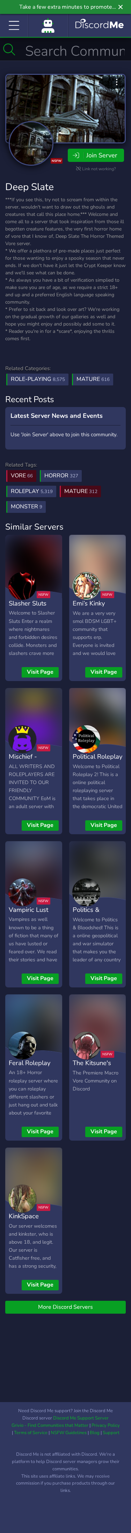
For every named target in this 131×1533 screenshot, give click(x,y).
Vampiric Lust (28, 909)
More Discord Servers (65, 1307)
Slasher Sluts (27, 603)
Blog (95, 1433)
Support (111, 1433)
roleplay (32, 491)
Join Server (101, 155)
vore (22, 475)
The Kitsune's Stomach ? (92, 1067)
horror (61, 475)
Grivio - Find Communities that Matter (50, 1425)
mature (80, 491)
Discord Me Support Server (81, 1418)
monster (26, 506)
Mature (93, 379)
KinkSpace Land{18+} (24, 1221)
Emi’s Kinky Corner (89, 608)
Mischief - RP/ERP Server (30, 761)
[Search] (9, 49)
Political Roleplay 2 (97, 761)
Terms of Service (31, 1433)
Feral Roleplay (29, 1062)
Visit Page (40, 672)
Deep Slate (29, 187)
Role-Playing (38, 379)
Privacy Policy (106, 1425)
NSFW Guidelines (69, 1433)
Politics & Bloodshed (88, 914)
